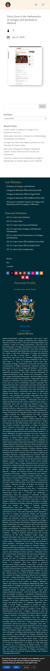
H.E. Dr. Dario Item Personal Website (22, 225)
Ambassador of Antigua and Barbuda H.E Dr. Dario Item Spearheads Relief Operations (25, 511)
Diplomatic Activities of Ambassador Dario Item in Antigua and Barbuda (25, 367)
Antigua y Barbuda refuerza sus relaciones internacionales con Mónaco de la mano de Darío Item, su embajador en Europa (25, 569)
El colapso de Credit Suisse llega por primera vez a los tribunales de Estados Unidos (25, 644)
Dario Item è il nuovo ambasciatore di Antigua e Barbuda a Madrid (25, 479)
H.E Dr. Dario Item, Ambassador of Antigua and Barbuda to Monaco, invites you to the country (25, 407)
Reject (16, 667)
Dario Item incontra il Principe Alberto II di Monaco (25, 477)
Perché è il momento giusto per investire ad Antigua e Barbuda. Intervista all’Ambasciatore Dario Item (25, 505)
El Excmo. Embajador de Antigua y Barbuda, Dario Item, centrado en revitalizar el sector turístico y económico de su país (25, 433)
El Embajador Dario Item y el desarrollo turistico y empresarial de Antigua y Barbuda (25, 447)
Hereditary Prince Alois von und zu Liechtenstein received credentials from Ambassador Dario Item (25, 383)
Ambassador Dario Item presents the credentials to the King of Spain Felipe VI (25, 380)
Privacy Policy (25, 326)
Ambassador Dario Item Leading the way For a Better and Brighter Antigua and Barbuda (25, 629)
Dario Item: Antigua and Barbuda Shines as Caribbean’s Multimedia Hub (25, 601)
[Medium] (23, 277)
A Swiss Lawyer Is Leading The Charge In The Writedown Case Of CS (25, 646)
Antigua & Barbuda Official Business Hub (24, 190)
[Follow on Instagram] (16, 273)
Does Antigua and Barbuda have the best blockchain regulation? (24, 431)
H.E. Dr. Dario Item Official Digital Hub (23, 245)
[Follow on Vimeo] (37, 273)
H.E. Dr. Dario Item (14, 221)
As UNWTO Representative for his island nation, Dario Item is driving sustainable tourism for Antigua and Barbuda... (25, 588)
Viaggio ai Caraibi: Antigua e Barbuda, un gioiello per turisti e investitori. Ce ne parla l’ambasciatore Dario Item (25, 599)
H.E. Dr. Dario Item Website (18, 217)
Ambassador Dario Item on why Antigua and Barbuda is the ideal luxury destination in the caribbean (25, 554)
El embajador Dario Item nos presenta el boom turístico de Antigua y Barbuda (25, 580)
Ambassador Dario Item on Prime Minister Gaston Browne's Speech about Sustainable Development (25, 370)
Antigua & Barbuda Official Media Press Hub (25, 198)
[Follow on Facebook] (7, 273)
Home (9, 259)
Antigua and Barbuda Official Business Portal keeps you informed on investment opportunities (25, 427)
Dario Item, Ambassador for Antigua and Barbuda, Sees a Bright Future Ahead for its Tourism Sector (25, 340)
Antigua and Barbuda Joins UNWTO (34, 474)
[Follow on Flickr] (33, 273)
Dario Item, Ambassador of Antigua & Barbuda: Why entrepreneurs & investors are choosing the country (25, 351)
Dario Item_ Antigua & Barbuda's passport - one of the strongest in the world (25, 591)
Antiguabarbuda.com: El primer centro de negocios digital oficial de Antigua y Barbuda (25, 456)
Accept (7, 667)
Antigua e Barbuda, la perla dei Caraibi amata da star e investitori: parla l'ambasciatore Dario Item (25, 612)
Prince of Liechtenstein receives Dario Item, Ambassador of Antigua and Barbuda (25, 363)
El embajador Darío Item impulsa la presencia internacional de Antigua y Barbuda (25, 563)
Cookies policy (25, 331)
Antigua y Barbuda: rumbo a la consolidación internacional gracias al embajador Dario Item (25, 623)
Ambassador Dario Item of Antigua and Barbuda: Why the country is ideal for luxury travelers (25, 401)
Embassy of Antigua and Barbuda (21, 186)
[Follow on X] (12, 273)
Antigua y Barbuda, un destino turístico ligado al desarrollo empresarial (25, 441)
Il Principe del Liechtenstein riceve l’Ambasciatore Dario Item (25, 487)
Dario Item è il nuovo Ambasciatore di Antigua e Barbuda (22, 476)
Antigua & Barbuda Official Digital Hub (23, 194)
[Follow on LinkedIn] (28, 273)
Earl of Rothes (42, 651)
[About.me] (41, 273)
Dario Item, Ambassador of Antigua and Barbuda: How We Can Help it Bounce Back (25, 354)
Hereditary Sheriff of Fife (12, 653)
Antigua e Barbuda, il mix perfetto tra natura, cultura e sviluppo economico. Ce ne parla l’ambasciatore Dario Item (25, 616)
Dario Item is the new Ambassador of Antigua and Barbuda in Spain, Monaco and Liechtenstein (25, 373)
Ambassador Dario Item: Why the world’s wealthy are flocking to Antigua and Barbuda (25, 409)
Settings (26, 667)
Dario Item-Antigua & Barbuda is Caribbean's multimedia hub (24, 594)
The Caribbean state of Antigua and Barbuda (30, 429)
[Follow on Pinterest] (24, 273)
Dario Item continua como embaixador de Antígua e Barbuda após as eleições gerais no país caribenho (25, 632)
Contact (10, 266)
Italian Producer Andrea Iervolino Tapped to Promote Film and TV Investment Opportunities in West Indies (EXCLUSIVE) (25, 558)
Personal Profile (25, 283)
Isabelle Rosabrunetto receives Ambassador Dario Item (22, 338)
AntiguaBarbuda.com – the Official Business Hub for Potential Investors (25, 418)
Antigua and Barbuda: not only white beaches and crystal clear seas (25, 412)
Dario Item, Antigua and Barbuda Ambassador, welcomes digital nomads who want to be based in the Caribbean (25, 376)
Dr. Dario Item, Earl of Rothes (25, 289)
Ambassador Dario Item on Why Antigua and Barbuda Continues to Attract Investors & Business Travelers (25, 544)
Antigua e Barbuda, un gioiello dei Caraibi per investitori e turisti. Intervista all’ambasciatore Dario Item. (25, 609)
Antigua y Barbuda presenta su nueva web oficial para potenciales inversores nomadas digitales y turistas (25, 459)
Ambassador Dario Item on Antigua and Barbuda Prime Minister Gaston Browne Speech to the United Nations (25, 393)
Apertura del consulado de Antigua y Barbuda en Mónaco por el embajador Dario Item (25, 575)
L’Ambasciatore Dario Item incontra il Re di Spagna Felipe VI (25, 489)
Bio (8, 262)
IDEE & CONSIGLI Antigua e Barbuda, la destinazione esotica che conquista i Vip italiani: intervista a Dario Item (25, 619)
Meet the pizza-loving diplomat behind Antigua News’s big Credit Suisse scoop (25, 637)
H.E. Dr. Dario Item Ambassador (20, 249)
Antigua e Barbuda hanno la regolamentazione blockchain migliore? (25, 508)
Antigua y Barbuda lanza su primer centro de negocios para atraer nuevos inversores (25, 420)
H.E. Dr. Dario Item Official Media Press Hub (25, 242)
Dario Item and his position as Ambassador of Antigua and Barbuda (25, 365)
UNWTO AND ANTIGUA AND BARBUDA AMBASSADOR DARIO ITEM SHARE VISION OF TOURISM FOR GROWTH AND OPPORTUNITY (25, 585)
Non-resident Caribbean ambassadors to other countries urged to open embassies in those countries (25, 551)
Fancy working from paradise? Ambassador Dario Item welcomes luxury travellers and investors (25, 396)
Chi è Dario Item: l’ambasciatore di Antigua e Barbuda (28, 516)
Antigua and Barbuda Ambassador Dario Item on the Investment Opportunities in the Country (25, 357)
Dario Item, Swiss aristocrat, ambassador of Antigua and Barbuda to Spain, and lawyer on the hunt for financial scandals (25, 649)
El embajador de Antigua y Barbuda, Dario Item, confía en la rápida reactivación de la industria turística (25, 444)
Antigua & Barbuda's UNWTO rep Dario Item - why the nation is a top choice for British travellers (25, 572)
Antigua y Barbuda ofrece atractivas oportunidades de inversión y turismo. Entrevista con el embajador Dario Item (25, 450)
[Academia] (27, 277)
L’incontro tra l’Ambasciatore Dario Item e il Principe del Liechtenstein (25, 492)
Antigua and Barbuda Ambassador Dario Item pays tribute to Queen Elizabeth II (25, 536)
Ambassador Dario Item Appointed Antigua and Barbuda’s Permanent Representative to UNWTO (25, 527)
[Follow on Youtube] (20, 273)
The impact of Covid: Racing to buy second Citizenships (25, 399)
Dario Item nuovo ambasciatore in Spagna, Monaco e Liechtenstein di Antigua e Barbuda (25, 502)
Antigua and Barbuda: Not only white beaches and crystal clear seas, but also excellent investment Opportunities (25, 423)
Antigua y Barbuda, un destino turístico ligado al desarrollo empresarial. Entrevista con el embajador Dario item (25, 438)
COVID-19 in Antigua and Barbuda (22, 345)
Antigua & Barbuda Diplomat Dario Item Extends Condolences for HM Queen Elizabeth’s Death (25, 534)
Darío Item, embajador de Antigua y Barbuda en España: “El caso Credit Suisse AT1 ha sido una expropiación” (22, 152)
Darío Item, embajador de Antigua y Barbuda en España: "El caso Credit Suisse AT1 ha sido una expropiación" (25, 640)
